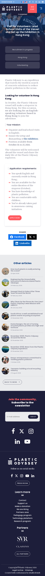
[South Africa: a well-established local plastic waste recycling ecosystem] (5, 316)
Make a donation (22, 506)
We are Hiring (22, 509)
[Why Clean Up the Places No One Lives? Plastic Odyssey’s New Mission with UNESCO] (5, 304)
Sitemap (29, 570)
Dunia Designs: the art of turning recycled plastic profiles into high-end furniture (27, 327)
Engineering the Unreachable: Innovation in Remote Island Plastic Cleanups (25, 282)
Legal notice (17, 570)
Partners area (22, 512)
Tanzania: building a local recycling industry (26, 371)
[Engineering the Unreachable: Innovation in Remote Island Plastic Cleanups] (5, 282)
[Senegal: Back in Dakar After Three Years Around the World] (5, 293)
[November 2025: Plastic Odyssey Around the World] (5, 338)
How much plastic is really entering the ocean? (25, 271)
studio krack (34, 573)
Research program (22, 521)
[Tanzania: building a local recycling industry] (5, 370)
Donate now (7, 2)
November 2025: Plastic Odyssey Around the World (24, 338)
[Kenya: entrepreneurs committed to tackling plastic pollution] (5, 360)
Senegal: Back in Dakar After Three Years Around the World (25, 294)
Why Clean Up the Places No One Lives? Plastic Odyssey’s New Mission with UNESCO (27, 305)
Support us (22, 503)
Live (32, 9)
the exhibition (31, 139)
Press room (22, 483)
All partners (22, 554)
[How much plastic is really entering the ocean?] (5, 271)
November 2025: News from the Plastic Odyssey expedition (27, 349)
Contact (22, 500)
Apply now (15, 218)
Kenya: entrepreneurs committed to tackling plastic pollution (26, 360)
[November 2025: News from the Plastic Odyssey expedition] (5, 349)
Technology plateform (22, 518)
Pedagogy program (23, 515)
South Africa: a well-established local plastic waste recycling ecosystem (27, 316)
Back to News (11, 382)
